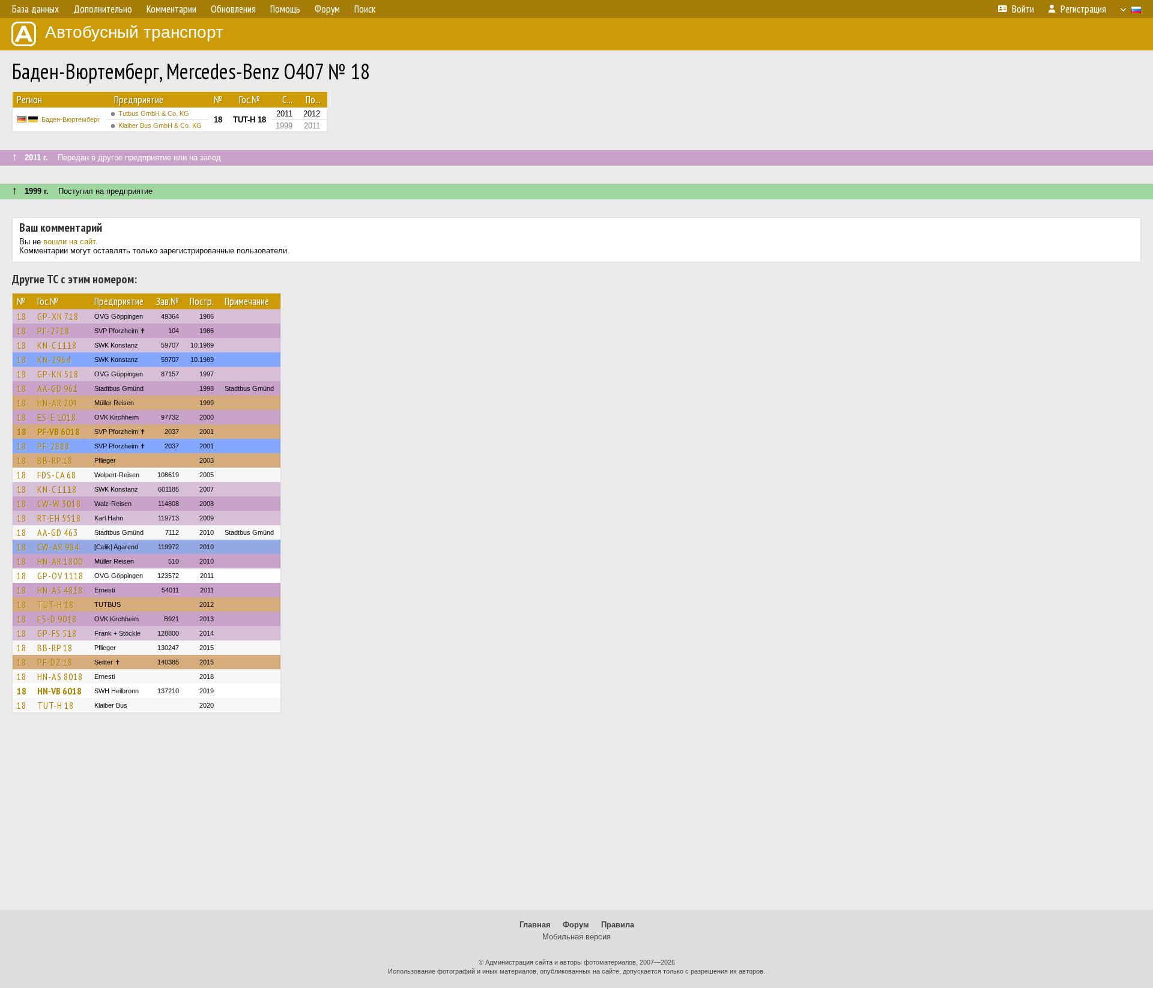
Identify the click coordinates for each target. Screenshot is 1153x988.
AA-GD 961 (57, 388)
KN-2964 (54, 360)
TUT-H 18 (55, 604)
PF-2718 (53, 331)
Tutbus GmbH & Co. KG (153, 113)
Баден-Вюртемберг (70, 119)
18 (21, 316)
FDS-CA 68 (56, 475)
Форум (576, 924)
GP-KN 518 (58, 374)
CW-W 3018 (59, 504)
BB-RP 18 (55, 460)
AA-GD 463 (57, 532)
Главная (535, 924)
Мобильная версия (576, 936)
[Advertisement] (576, 817)
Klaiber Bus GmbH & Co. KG (160, 125)
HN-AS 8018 (60, 676)
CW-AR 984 (58, 547)
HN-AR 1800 (60, 561)
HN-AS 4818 (60, 590)
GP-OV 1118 (60, 576)
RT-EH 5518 (59, 518)
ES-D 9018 (57, 619)
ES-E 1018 (56, 417)
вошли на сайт (69, 241)
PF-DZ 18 (55, 662)
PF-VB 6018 (58, 432)
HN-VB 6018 (59, 691)
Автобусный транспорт (134, 32)
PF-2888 (53, 446)
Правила (617, 924)
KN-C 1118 (57, 345)
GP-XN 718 (58, 316)
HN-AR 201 (57, 403)
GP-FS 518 (57, 633)
